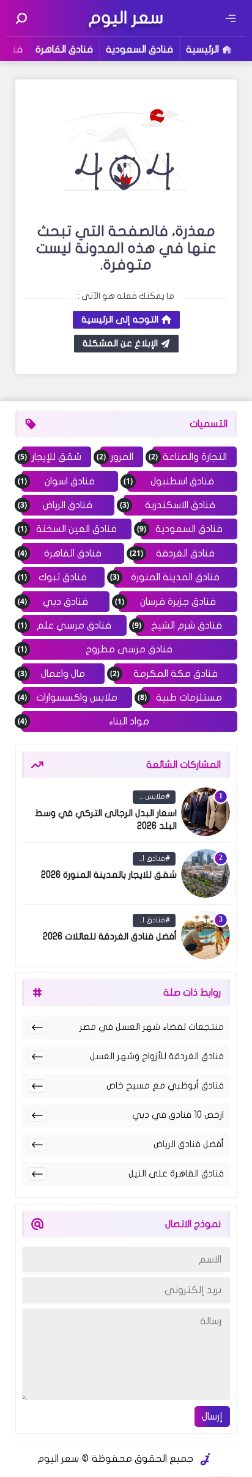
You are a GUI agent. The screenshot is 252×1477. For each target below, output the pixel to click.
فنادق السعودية (139, 49)
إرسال (212, 1416)
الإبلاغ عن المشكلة (120, 343)
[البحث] (21, 18)
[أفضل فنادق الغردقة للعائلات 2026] (205, 935)
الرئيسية (202, 49)
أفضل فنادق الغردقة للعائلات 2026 (110, 936)
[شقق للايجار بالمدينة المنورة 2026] (205, 873)
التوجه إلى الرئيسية (119, 319)
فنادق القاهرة (64, 49)
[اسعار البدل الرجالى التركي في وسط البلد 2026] (205, 811)
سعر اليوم (58, 1459)
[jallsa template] (205, 1459)
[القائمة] (230, 18)
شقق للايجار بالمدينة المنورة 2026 (109, 875)
